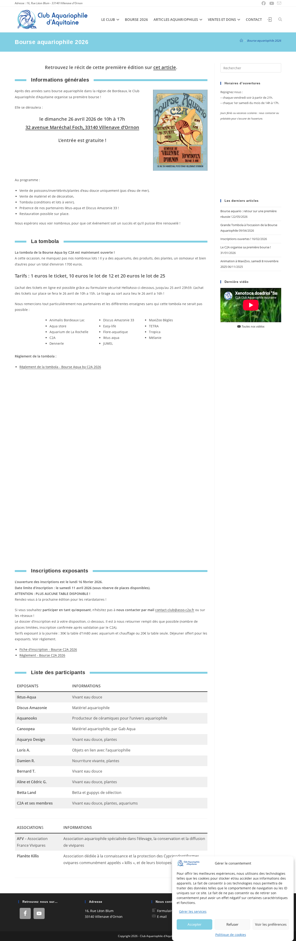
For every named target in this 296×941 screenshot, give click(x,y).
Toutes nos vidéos (253, 326)
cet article (164, 67)
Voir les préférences (271, 924)
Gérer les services (193, 911)
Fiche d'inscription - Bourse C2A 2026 (48, 649)
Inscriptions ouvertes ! (235, 239)
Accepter (194, 924)
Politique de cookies (230, 934)
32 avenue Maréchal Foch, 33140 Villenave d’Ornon (82, 127)
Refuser (232, 924)
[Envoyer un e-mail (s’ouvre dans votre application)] (278, 3)
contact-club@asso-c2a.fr (174, 610)
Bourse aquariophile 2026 (264, 40)
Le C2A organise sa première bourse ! (245, 247)
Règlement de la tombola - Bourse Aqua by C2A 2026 (60, 367)
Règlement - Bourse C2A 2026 (42, 655)
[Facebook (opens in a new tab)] (264, 3)
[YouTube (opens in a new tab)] (272, 3)
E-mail (162, 916)
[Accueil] (241, 40)
